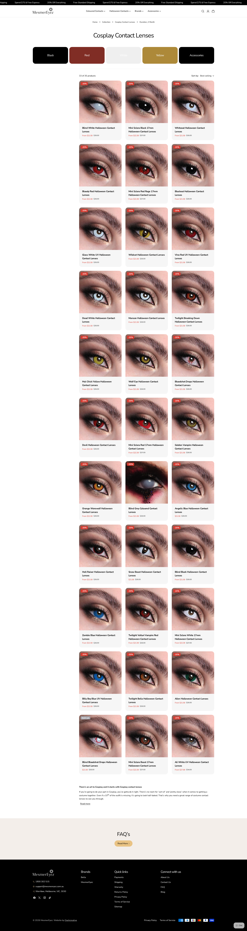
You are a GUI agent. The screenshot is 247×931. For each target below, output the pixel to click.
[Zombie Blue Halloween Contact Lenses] (100, 609)
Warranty (118, 887)
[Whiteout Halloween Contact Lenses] (193, 102)
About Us (165, 877)
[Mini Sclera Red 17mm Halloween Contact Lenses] (146, 419)
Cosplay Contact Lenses (125, 22)
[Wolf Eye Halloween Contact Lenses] (146, 355)
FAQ (163, 887)
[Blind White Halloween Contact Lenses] (100, 102)
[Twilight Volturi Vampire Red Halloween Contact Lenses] (146, 609)
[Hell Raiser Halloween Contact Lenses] (100, 546)
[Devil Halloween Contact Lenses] (100, 419)
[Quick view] (118, 86)
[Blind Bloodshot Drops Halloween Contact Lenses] (100, 736)
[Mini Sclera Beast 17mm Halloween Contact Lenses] (146, 736)
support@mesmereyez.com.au (50, 886)
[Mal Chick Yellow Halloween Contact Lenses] (100, 355)
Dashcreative (71, 920)
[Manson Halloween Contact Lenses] (146, 292)
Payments (119, 877)
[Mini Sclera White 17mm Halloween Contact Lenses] (193, 609)
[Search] (202, 11)
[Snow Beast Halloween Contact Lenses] (146, 546)
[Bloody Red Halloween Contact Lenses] (100, 165)
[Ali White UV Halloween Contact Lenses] (193, 736)
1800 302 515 (42, 881)
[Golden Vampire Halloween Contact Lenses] (193, 419)
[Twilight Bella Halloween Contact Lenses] (146, 672)
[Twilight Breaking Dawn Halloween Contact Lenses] (193, 292)
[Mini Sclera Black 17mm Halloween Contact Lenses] (146, 102)
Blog (163, 892)
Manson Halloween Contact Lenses (147, 318)
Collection (106, 22)
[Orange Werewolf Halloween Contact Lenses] (100, 482)
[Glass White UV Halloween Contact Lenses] (100, 228)
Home (95, 22)
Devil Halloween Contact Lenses (98, 445)
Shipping (118, 882)
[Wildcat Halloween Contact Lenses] (146, 228)
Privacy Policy (120, 896)
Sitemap (118, 906)
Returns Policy (121, 892)
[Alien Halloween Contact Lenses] (193, 672)
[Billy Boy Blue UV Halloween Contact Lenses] (100, 672)
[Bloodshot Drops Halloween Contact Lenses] (193, 355)
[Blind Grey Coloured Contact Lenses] (146, 482)
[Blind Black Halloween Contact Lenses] (193, 546)
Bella (83, 877)
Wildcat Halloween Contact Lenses (147, 254)
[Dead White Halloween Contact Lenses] (100, 292)
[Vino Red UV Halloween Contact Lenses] (193, 228)
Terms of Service (122, 901)
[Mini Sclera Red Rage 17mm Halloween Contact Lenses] (146, 165)
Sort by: (195, 75)
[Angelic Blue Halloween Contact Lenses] (193, 482)
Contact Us (166, 882)
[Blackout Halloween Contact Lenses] (193, 165)
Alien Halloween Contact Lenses (191, 698)
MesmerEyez (87, 882)
